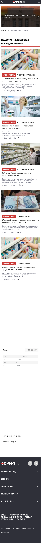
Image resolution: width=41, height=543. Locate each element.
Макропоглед (9, 75)
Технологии (7, 486)
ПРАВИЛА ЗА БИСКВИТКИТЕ (11, 517)
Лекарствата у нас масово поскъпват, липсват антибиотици (17, 127)
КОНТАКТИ (21, 519)
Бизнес (5, 479)
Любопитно (7, 501)
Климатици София (9, 442)
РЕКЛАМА (28, 517)
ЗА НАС (3, 515)
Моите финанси (9, 493)
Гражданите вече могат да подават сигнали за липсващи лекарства (20, 79)
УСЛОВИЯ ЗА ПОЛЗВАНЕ (19, 515)
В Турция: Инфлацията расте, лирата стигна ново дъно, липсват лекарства (20, 221)
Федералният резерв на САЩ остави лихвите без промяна (19, 16)
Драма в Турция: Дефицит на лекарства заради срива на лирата (18, 268)
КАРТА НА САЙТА (7, 519)
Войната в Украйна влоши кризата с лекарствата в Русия (17, 174)
